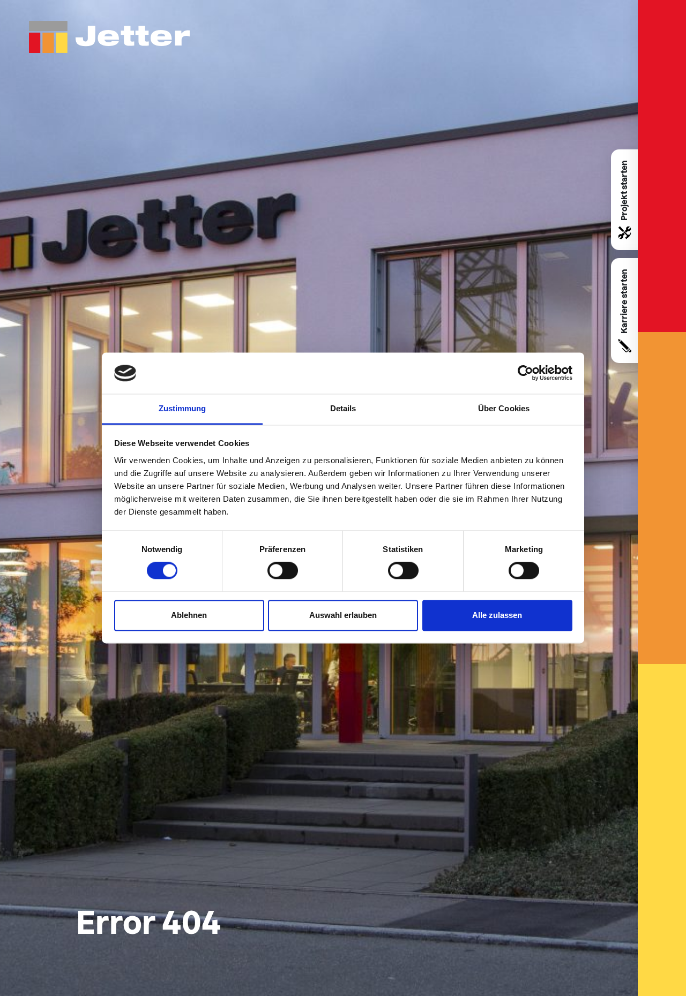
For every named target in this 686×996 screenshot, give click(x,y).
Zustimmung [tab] (182, 408)
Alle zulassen (497, 615)
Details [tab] (343, 408)
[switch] (282, 570)
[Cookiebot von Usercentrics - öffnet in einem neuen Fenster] (525, 373)
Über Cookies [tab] (504, 408)
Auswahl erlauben (343, 615)
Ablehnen (189, 615)
